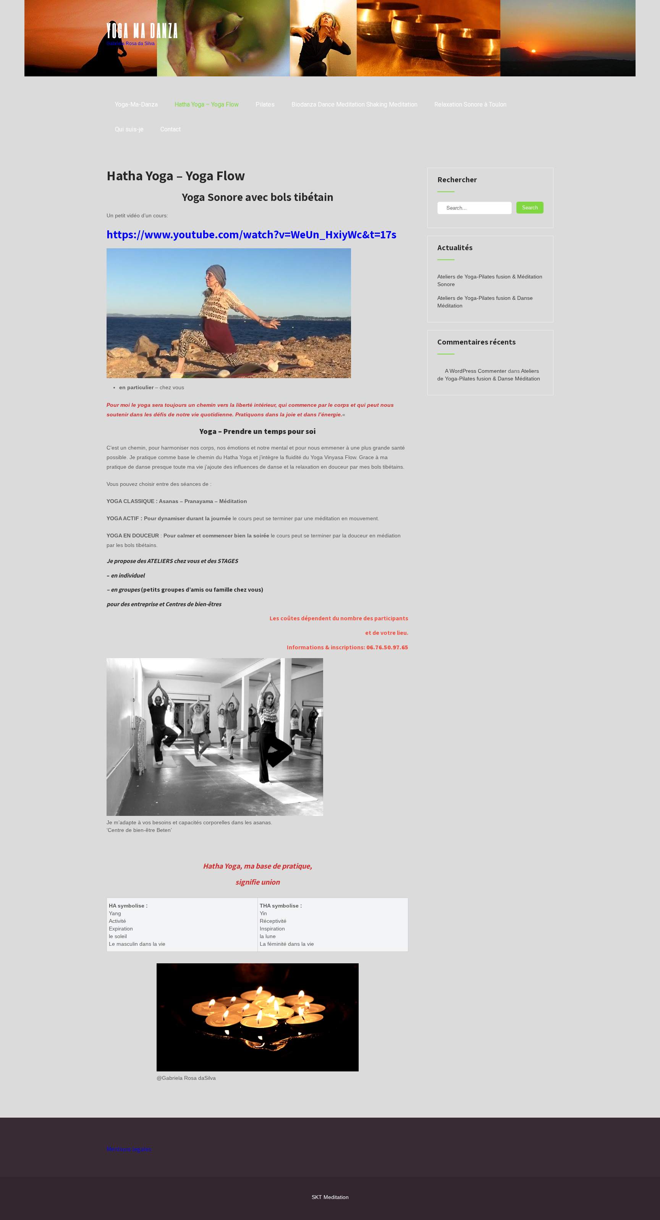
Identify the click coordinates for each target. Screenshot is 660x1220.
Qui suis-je (129, 129)
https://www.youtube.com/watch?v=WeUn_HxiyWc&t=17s (251, 234)
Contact (170, 129)
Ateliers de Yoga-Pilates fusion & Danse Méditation (485, 302)
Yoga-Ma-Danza (136, 104)
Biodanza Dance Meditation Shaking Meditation (354, 104)
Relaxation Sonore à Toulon (470, 104)
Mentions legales (129, 1149)
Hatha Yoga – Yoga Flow (207, 104)
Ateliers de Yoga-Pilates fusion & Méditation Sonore (489, 280)
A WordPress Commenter (475, 371)
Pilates (265, 104)
